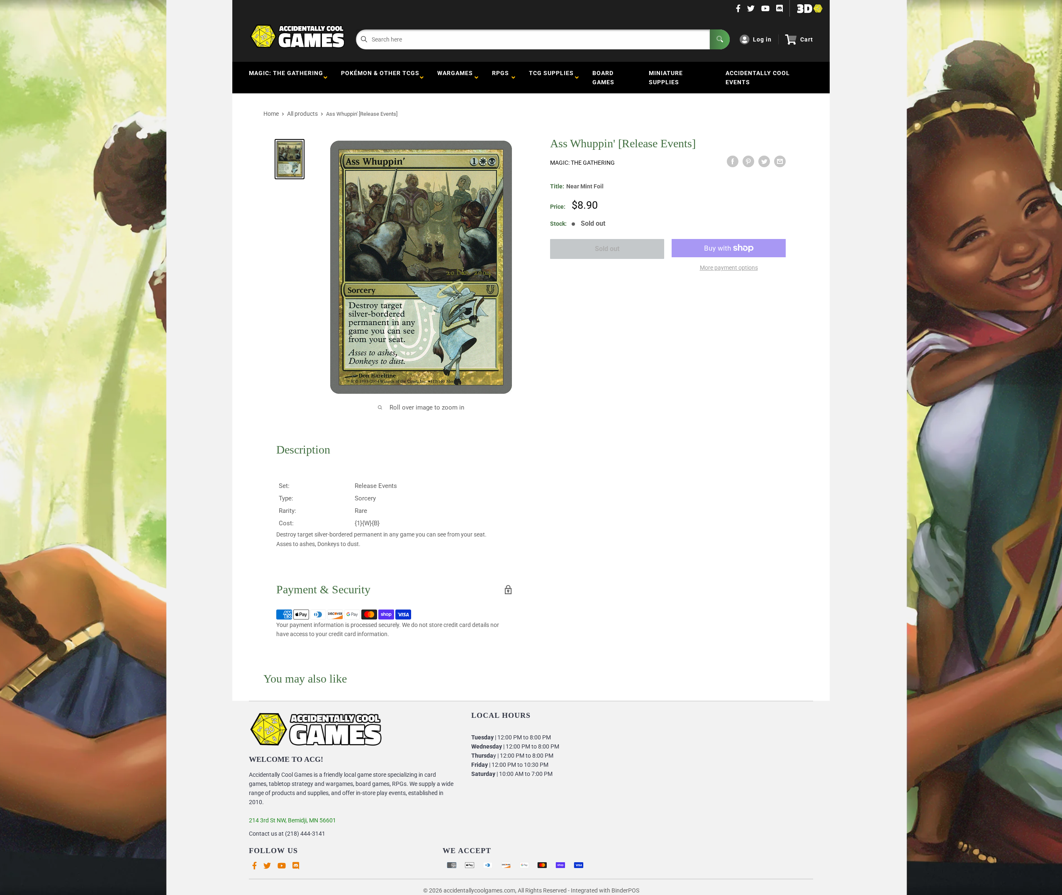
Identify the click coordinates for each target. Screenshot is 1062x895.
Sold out (607, 249)
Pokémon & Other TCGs (380, 77)
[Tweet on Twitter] (764, 161)
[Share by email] (780, 161)
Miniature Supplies (666, 77)
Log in (762, 39)
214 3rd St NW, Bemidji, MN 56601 (292, 820)
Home (271, 113)
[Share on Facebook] (732, 161)
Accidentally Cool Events (758, 77)
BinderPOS (625, 890)
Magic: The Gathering (286, 77)
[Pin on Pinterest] (748, 161)
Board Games (603, 77)
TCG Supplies (551, 77)
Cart (806, 39)
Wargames (455, 77)
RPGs (500, 77)
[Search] (720, 39)
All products (302, 113)
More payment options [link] (729, 267)
